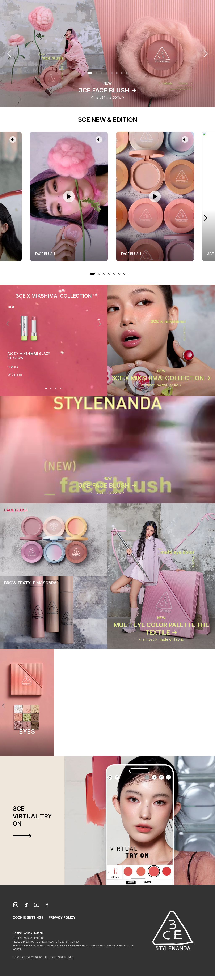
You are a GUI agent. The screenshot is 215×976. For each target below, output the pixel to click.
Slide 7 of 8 (122, 73)
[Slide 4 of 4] (61, 388)
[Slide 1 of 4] (46, 388)
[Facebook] (47, 905)
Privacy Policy (62, 918)
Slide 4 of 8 (107, 73)
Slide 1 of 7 (92, 274)
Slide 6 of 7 (119, 274)
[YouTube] (37, 905)
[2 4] (105, 748)
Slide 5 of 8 (112, 73)
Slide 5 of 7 (114, 274)
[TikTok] (26, 905)
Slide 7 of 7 (124, 274)
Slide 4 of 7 (109, 274)
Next (205, 53)
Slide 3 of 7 (104, 274)
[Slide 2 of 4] (51, 388)
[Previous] (7, 323)
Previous (9, 53)
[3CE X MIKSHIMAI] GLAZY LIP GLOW (29, 356)
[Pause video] (69, 196)
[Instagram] (16, 905)
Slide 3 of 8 (101, 73)
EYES (27, 731)
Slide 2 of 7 (99, 274)
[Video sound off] (12, 140)
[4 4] (115, 748)
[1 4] (100, 748)
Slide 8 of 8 (127, 73)
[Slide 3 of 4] (56, 388)
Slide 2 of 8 (96, 73)
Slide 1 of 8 (89, 73)
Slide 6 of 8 (117, 73)
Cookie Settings (28, 917)
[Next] (100, 323)
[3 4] (110, 748)
